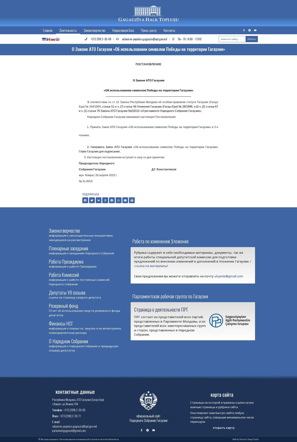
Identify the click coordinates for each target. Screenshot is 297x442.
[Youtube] (255, 30)
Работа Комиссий (64, 274)
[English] (57, 39)
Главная (47, 30)
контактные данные (75, 391)
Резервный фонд (63, 305)
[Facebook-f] (243, 30)
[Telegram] (249, 30)
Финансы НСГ (61, 323)
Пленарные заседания (68, 248)
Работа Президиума (66, 261)
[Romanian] (48, 39)
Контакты (169, 30)
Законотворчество (94, 30)
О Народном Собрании (68, 341)
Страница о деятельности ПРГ (161, 309)
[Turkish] (44, 39)
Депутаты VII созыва (67, 292)
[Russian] (53, 39)
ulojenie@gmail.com (228, 276)
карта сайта (222, 394)
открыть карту (223, 428)
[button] (85, 200)
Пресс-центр (149, 30)
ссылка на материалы (150, 266)
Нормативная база (123, 30)
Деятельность (68, 30)
